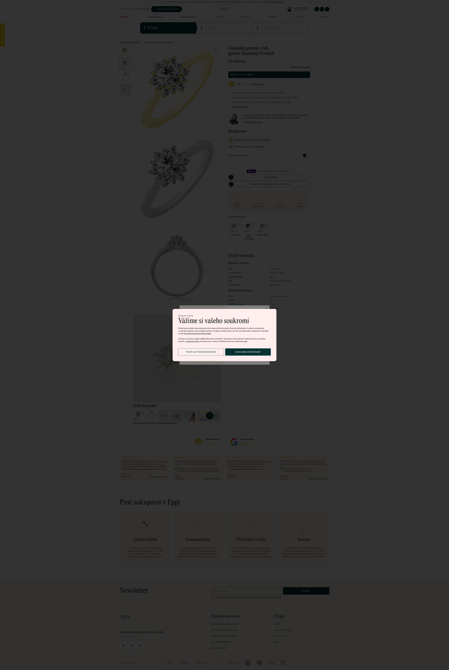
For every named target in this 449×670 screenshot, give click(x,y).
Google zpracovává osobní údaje (197, 333)
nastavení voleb (192, 341)
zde (245, 341)
